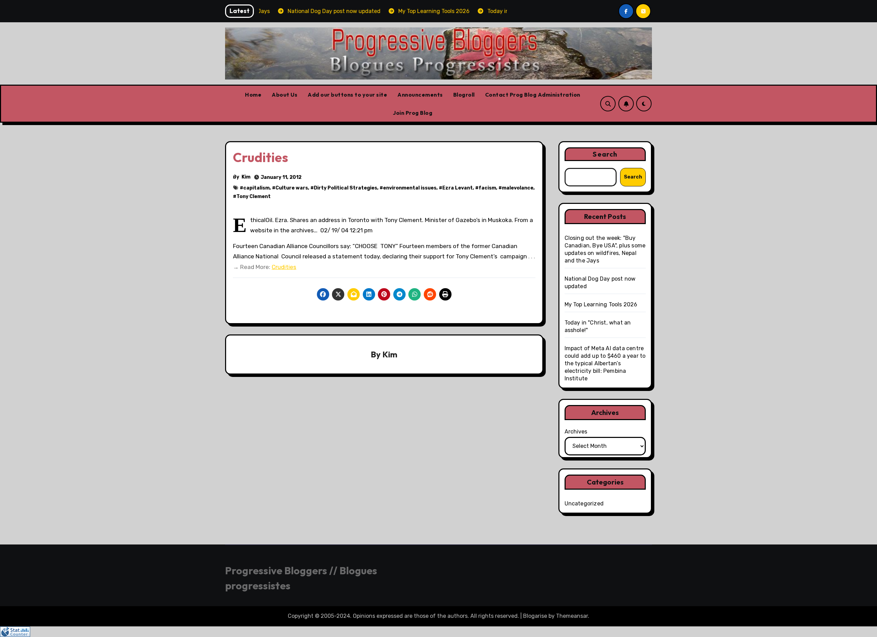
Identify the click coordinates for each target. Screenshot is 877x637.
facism (487, 188)
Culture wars (291, 188)
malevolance (517, 188)
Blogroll (464, 94)
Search (605, 154)
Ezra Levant (457, 188)
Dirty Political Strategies (345, 188)
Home (253, 94)
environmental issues (409, 188)
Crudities (284, 267)
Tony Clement (253, 196)
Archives (576, 431)
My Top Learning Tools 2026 (601, 304)
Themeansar (572, 616)
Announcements (420, 94)
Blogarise (535, 616)
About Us (284, 94)
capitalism (256, 188)
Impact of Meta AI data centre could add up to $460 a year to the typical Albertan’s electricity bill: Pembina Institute (605, 363)
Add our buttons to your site (347, 94)
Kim (246, 177)
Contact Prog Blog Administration (532, 94)
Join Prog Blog (412, 112)
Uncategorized (584, 503)
